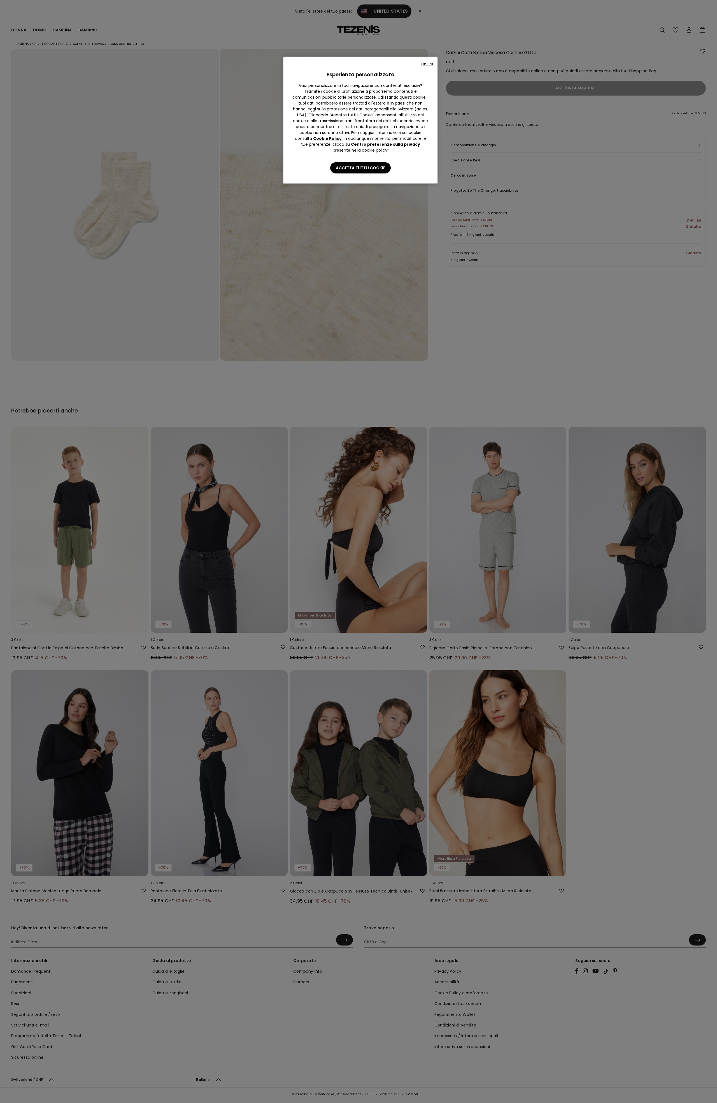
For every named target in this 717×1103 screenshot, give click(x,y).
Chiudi (427, 64)
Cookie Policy (327, 138)
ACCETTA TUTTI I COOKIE (360, 168)
